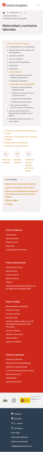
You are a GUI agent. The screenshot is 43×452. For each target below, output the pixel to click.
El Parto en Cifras (13, 310)
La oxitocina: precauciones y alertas (20, 370)
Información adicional (19, 437)
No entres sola (11, 318)
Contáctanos (11, 235)
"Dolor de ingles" (12, 200)
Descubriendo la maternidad (17, 306)
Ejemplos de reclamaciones (16, 367)
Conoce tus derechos (14, 359)
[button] (38, 5)
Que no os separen (13, 331)
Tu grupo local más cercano (16, 250)
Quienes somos (12, 242)
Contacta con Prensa (14, 267)
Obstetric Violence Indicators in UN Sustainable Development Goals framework (19, 324)
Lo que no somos (12, 275)
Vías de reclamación (14, 382)
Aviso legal (15, 433)
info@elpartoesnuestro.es (21, 446)
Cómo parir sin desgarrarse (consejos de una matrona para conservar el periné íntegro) (21, 194)
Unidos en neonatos (13, 342)
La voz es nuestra (13, 314)
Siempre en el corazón (14, 334)
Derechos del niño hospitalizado (18, 363)
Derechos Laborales (10, 16)
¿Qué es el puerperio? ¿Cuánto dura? (20, 188)
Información (14, 13)
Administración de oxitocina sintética (20, 184)
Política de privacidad (19, 441)
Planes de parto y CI (13, 374)
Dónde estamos (12, 238)
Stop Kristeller (11, 338)
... (22, 13)
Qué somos (10, 246)
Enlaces (9, 282)
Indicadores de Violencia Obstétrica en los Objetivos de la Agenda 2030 (21, 287)
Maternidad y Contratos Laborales (15, 19)
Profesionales (11, 378)
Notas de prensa (12, 278)
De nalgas (9, 204)
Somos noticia (11, 271)
